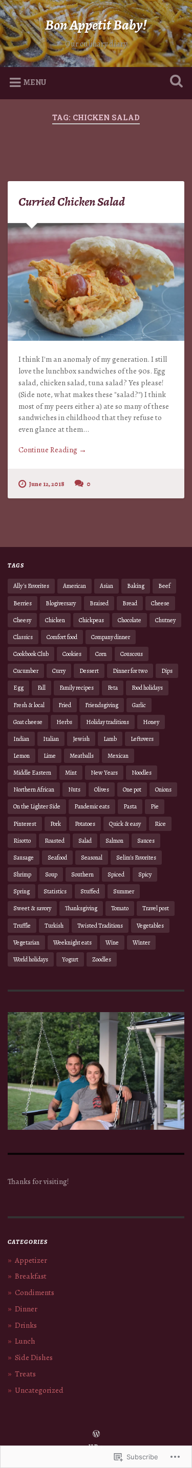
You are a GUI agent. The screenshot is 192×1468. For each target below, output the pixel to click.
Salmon (114, 841)
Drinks (26, 1325)
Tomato (120, 908)
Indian (21, 739)
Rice (160, 824)
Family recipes (76, 688)
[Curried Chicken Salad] (96, 282)
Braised (99, 603)
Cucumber (25, 671)
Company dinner (110, 637)
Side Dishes (34, 1357)
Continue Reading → (52, 450)
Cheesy (22, 620)
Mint (71, 773)
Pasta (130, 806)
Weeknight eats (72, 942)
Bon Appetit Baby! (96, 25)
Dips (167, 671)
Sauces (146, 841)
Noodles (142, 773)
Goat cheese (27, 722)
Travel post (155, 908)
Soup (51, 874)
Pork (55, 824)
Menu (35, 82)
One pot (132, 789)
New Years (104, 773)
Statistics (55, 891)
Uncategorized (39, 1390)
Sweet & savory (32, 908)
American (74, 586)
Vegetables (150, 926)
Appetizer (31, 1260)
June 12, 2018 (47, 483)
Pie (155, 806)
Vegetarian (26, 942)
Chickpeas (91, 620)
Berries (22, 603)
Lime (50, 756)
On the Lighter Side (36, 806)
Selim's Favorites (136, 857)
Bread (129, 603)
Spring (21, 891)
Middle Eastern (32, 773)
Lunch (25, 1341)
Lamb (110, 739)
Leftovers (142, 739)
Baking (135, 586)
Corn (100, 654)
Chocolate (129, 620)
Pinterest (24, 824)
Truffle (22, 926)
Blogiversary (61, 603)
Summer (123, 891)
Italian (51, 739)
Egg (18, 688)
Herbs (64, 722)
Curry (59, 671)
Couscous (131, 654)
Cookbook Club (31, 654)
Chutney (165, 620)
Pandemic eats (92, 806)
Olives (101, 789)
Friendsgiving (101, 705)
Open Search (174, 82)
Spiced (116, 874)
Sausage (23, 857)
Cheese (160, 603)
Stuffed (89, 891)
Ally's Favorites (31, 586)
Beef (164, 586)
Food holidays (147, 688)
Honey (151, 722)
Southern (82, 874)
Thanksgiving (81, 908)
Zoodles (101, 959)
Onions (163, 789)
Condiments (34, 1292)
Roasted (55, 841)
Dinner (26, 1309)
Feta (113, 688)
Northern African (33, 789)
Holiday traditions (107, 722)
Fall (41, 688)
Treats (25, 1374)
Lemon (21, 756)
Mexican (118, 756)
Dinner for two (130, 671)
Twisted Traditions (100, 926)
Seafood (57, 857)
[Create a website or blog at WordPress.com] (96, 1434)
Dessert (89, 671)
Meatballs (82, 756)
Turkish (54, 926)
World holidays (30, 959)
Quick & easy (125, 824)
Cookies (71, 654)
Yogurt (70, 959)
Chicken (55, 620)
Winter (141, 942)
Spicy (145, 874)
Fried (64, 705)
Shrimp (22, 874)
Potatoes (85, 824)
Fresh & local (29, 705)
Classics (23, 637)
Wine (112, 942)
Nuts (74, 789)
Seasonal (91, 857)
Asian (106, 586)
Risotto (22, 841)
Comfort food (62, 637)
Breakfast (31, 1276)
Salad (85, 841)
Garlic (139, 705)
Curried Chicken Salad (71, 201)
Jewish (81, 739)
